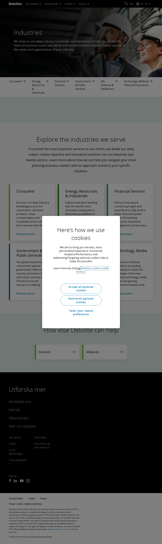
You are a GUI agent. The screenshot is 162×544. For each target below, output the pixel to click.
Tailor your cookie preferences (81, 312)
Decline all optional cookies (81, 300)
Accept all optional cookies (81, 288)
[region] (81, 272)
